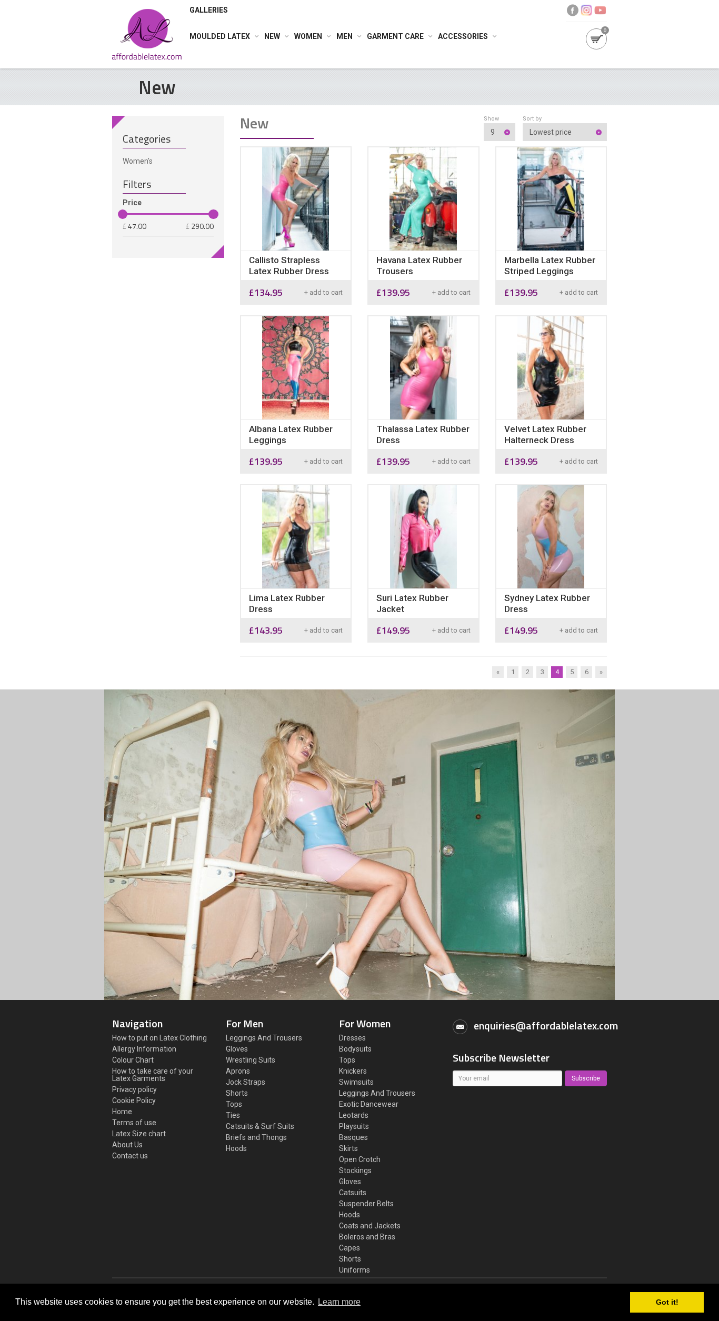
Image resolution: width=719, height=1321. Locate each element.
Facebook (572, 10)
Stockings (355, 1170)
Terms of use (134, 1122)
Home (122, 1111)
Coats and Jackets (370, 1226)
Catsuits (352, 1192)
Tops (234, 1104)
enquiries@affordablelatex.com (546, 1025)
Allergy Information (144, 1049)
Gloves (237, 1049)
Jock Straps (245, 1082)
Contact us (130, 1156)
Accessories (463, 36)
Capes (349, 1248)
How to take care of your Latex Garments (152, 1075)
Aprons (238, 1071)
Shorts (237, 1093)
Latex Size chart (139, 1133)
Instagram (586, 10)
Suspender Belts (366, 1203)
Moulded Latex (219, 36)
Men (344, 36)
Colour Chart (133, 1060)
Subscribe (586, 1078)
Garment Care (395, 36)
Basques (353, 1137)
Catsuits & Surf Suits (260, 1126)
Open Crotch (360, 1159)
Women (308, 36)
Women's (138, 161)
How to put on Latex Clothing (159, 1038)
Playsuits (354, 1126)
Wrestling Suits (250, 1060)
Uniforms (354, 1270)
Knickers (353, 1071)
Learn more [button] (339, 1301)
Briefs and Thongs (256, 1137)
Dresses (352, 1038)
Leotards (353, 1115)
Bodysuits (355, 1049)
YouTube (600, 10)
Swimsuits (356, 1082)
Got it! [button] (667, 1302)
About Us (127, 1144)
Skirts (348, 1148)
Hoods (236, 1148)
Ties (233, 1115)
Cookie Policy (134, 1100)
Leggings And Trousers (264, 1038)
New (272, 36)
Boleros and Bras (367, 1237)
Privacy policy (134, 1089)
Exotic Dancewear (368, 1104)
